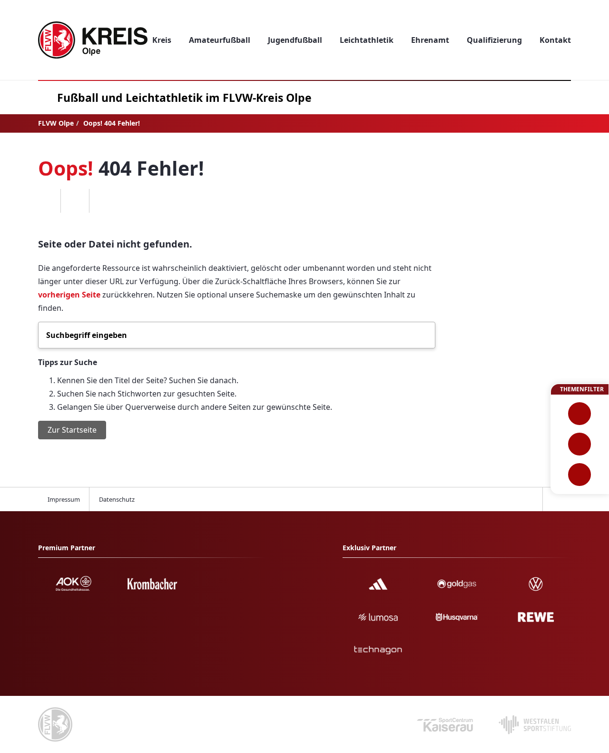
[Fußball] (580, 413)
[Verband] (580, 474)
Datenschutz (117, 499)
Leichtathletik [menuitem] (366, 40)
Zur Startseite (72, 430)
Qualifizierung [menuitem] (494, 40)
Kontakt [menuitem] (555, 40)
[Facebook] (46, 201)
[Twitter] (74, 201)
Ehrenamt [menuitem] (430, 40)
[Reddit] (103, 201)
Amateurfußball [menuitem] (219, 40)
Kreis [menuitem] (161, 40)
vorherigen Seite (69, 294)
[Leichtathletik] (580, 444)
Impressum (64, 499)
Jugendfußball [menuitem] (295, 40)
